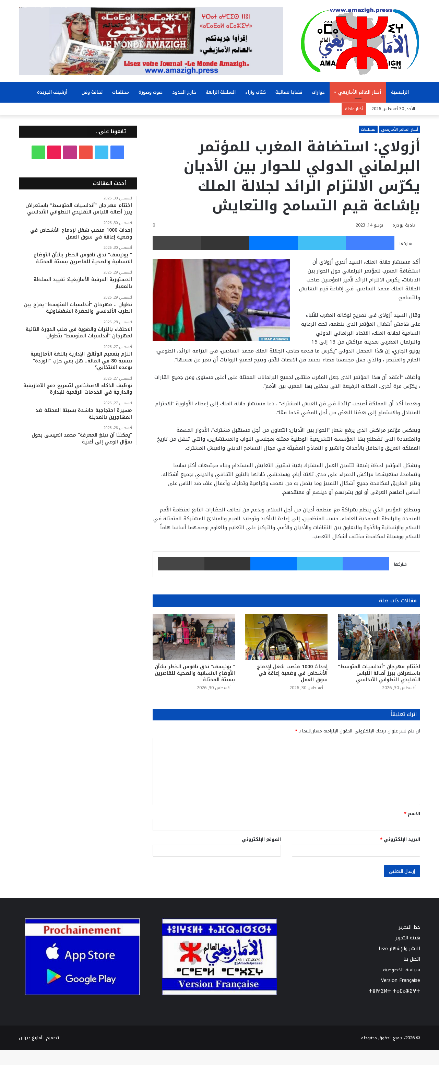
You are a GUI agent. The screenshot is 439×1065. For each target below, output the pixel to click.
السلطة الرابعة (221, 92)
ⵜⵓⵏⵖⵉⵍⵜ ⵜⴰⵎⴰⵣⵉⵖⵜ (394, 991)
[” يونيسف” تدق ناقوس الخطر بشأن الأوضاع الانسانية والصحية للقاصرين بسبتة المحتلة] (194, 637)
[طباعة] (177, 243)
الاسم (412, 813)
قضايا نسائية (288, 92)
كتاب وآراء (255, 92)
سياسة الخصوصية (401, 969)
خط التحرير (409, 927)
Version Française (400, 980)
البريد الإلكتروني (400, 839)
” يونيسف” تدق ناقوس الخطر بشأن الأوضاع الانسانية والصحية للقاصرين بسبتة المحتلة (195, 673)
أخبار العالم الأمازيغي (359, 92)
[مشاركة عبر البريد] (225, 243)
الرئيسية (400, 92)
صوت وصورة (151, 92)
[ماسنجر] (273, 243)
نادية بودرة (403, 225)
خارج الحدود (184, 92)
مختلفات (120, 92)
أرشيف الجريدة (53, 92)
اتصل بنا (411, 959)
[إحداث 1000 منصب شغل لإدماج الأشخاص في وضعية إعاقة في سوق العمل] (286, 637)
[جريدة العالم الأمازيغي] (360, 41)
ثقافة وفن (92, 92)
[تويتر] (322, 243)
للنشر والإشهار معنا (399, 948)
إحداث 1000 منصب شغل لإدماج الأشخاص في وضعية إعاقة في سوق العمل (292, 673)
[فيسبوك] (370, 243)
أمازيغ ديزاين (30, 1037)
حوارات (318, 92)
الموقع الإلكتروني (261, 839)
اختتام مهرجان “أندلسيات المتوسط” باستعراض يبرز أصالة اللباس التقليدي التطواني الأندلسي (379, 673)
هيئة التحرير (407, 938)
